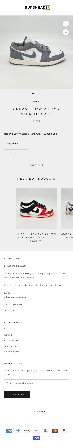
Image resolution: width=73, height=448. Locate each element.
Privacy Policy (11, 340)
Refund (8, 334)
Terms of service (12, 346)
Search (7, 329)
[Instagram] (13, 311)
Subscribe (17, 394)
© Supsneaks (36, 411)
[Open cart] (68, 8)
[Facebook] (5, 311)
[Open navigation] (4, 7)
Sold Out (36, 165)
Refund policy (11, 351)
